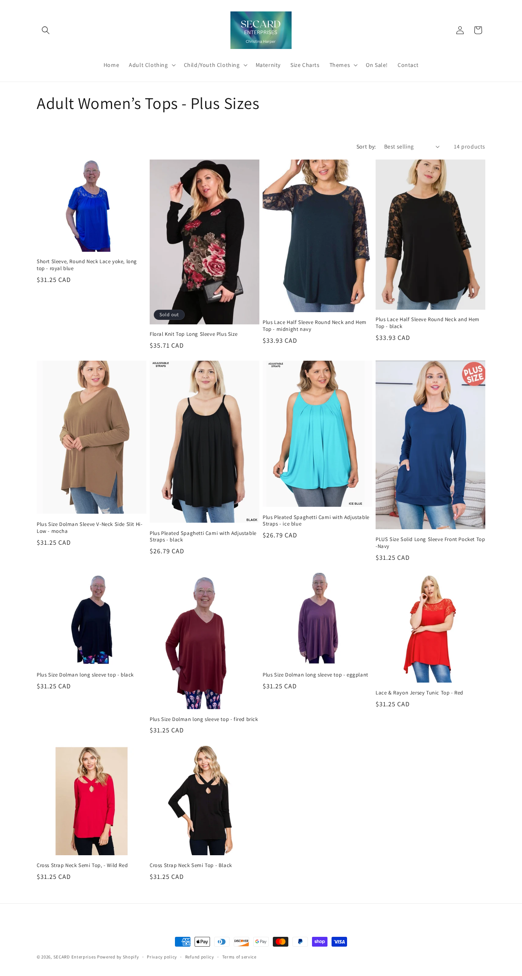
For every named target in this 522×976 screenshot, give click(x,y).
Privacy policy (162, 957)
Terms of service (239, 957)
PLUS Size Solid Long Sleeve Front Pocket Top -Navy (430, 543)
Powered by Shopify (118, 957)
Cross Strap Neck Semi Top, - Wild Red (82, 865)
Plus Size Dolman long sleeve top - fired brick (204, 719)
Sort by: (366, 146)
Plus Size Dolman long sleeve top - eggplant (315, 675)
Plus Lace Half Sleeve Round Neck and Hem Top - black (428, 323)
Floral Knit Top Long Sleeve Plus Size (193, 334)
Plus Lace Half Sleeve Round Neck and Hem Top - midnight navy (315, 326)
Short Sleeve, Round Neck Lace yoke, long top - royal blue (87, 265)
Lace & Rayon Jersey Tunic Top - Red (419, 693)
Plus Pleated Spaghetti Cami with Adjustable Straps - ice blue (316, 521)
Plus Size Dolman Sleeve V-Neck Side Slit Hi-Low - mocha (89, 528)
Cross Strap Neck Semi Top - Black (191, 865)
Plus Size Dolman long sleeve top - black (85, 675)
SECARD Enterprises (74, 957)
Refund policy (199, 957)
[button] (46, 30)
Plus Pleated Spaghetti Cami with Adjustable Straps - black (203, 536)
